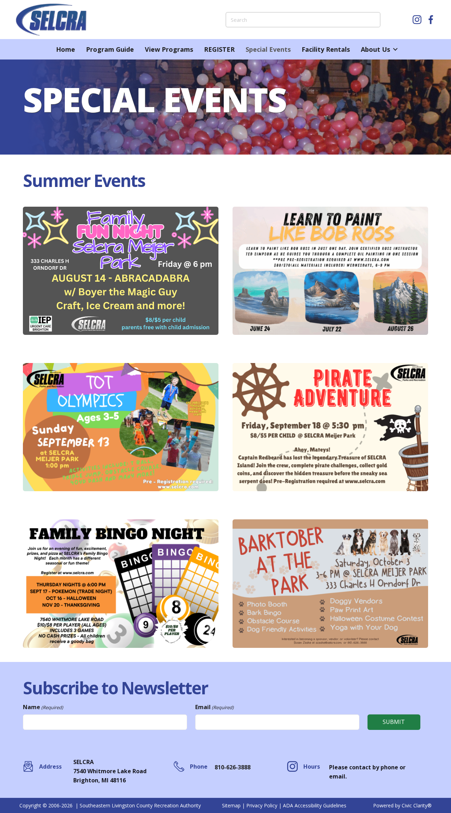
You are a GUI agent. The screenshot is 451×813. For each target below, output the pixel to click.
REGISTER (219, 49)
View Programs (169, 49)
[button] (395, 49)
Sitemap (231, 805)
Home (65, 49)
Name (43, 707)
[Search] (373, 20)
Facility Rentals (326, 49)
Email (214, 707)
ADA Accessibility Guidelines (314, 805)
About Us (375, 49)
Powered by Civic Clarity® (402, 805)
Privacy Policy (261, 805)
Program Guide (110, 49)
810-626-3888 (233, 767)
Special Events (268, 49)
